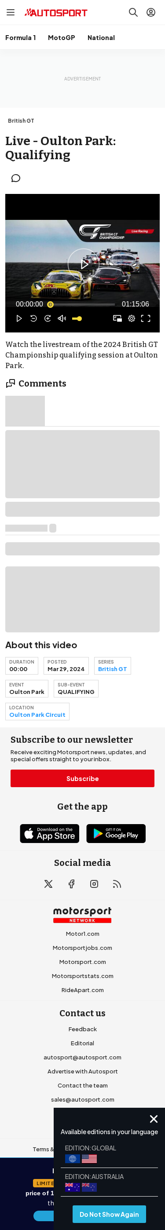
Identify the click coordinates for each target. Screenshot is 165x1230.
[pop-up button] (132, 318)
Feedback (83, 1029)
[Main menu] (10, 12)
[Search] (133, 12)
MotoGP (61, 37)
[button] (83, 264)
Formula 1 (20, 37)
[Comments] (18, 178)
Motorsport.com (82, 961)
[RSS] (117, 884)
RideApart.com (83, 989)
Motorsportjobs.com (82, 947)
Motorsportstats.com (83, 975)
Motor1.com (82, 933)
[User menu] (151, 12)
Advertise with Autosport (83, 1071)
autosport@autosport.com (82, 1057)
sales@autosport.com (82, 1099)
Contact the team (83, 1085)
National (101, 37)
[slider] (82, 304)
